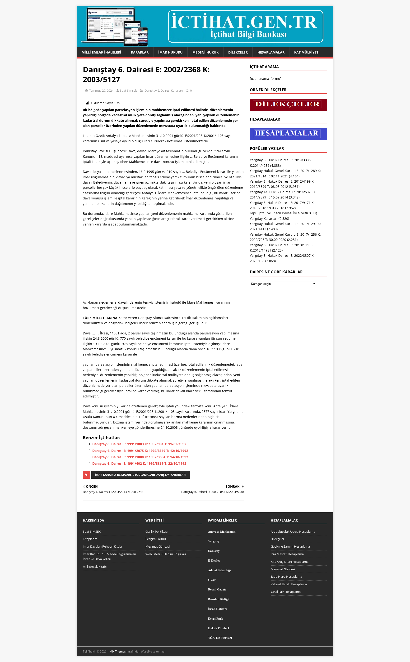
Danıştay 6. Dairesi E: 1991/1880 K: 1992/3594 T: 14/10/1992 (140, 457)
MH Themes (118, 651)
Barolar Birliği (218, 599)
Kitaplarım (90, 539)
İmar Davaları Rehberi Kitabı (102, 546)
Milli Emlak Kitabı (95, 566)
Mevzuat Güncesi (157, 546)
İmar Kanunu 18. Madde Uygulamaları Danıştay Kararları (140, 475)
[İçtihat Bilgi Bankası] (205, 44)
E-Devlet (214, 560)
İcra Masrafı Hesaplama (287, 554)
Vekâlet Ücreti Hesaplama (289, 584)
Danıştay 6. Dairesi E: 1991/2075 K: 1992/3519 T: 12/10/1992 (140, 450)
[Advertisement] (163, 265)
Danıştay (214, 550)
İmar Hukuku (170, 52)
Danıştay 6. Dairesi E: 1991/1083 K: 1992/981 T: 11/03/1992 (139, 444)
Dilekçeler (238, 52)
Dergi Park (215, 618)
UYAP (212, 579)
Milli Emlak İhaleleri (101, 52)
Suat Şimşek (128, 90)
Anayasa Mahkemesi (222, 531)
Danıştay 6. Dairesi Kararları (163, 90)
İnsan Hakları (217, 608)
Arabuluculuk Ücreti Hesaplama (293, 531)
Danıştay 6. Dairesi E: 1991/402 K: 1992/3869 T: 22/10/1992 (139, 463)
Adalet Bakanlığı (219, 570)
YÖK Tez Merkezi (220, 637)
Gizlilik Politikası (156, 531)
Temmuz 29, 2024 (101, 90)
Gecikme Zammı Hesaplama (290, 546)
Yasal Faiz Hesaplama (286, 592)
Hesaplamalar (270, 52)
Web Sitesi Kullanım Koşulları (165, 554)
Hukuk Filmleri (218, 628)
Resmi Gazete (217, 589)
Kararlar (140, 52)
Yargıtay (214, 541)
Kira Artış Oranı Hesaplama (289, 561)
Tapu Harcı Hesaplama (286, 576)
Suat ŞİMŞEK (92, 531)
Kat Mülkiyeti (307, 52)
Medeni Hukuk (205, 52)
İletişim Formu (155, 539)
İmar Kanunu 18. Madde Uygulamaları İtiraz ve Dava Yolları (109, 556)
